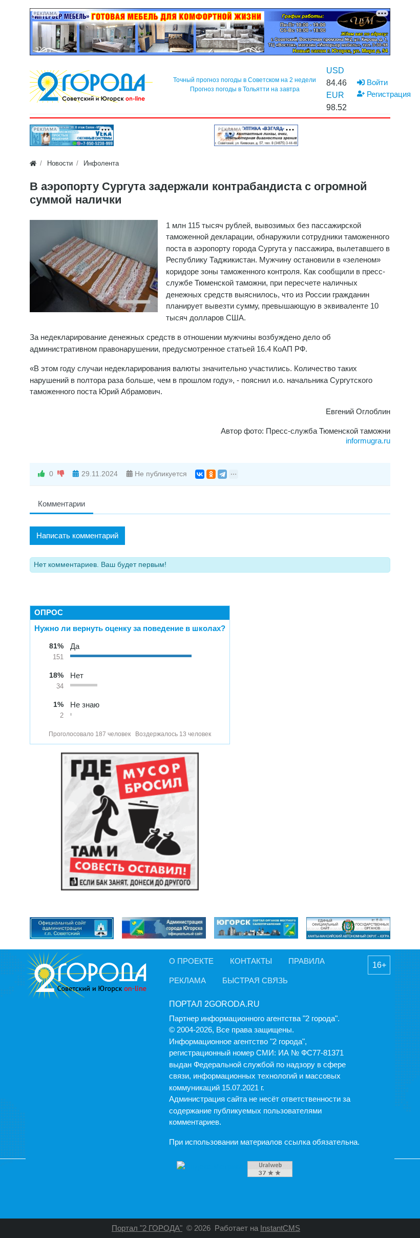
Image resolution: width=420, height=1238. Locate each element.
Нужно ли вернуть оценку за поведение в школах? (129, 628)
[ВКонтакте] (199, 474)
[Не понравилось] (61, 474)
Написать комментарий (77, 535)
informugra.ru (368, 440)
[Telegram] (222, 474)
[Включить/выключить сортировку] (40, 734)
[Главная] (33, 163)
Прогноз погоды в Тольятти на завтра (245, 89)
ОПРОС (48, 612)
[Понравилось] (41, 474)
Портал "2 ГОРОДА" (147, 1228)
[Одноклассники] (211, 474)
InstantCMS (280, 1228)
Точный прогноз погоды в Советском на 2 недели (244, 80)
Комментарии (61, 503)
